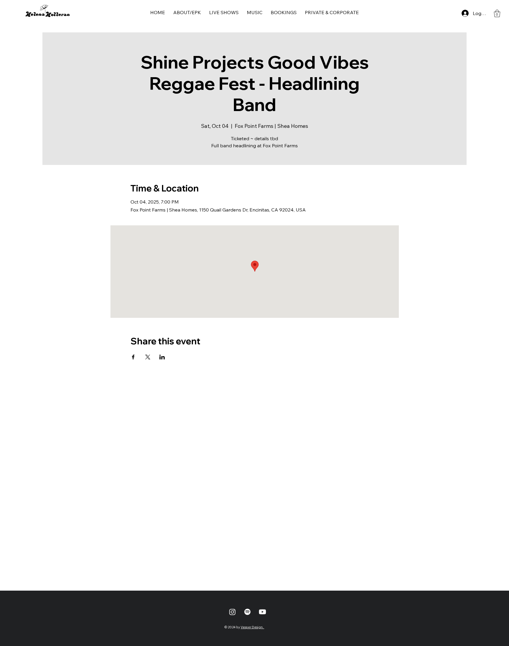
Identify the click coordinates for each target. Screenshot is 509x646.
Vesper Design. (252, 627)
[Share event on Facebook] (133, 357)
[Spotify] (247, 612)
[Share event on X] (148, 357)
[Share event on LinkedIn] (162, 357)
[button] (497, 13)
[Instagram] (232, 612)
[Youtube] (262, 612)
